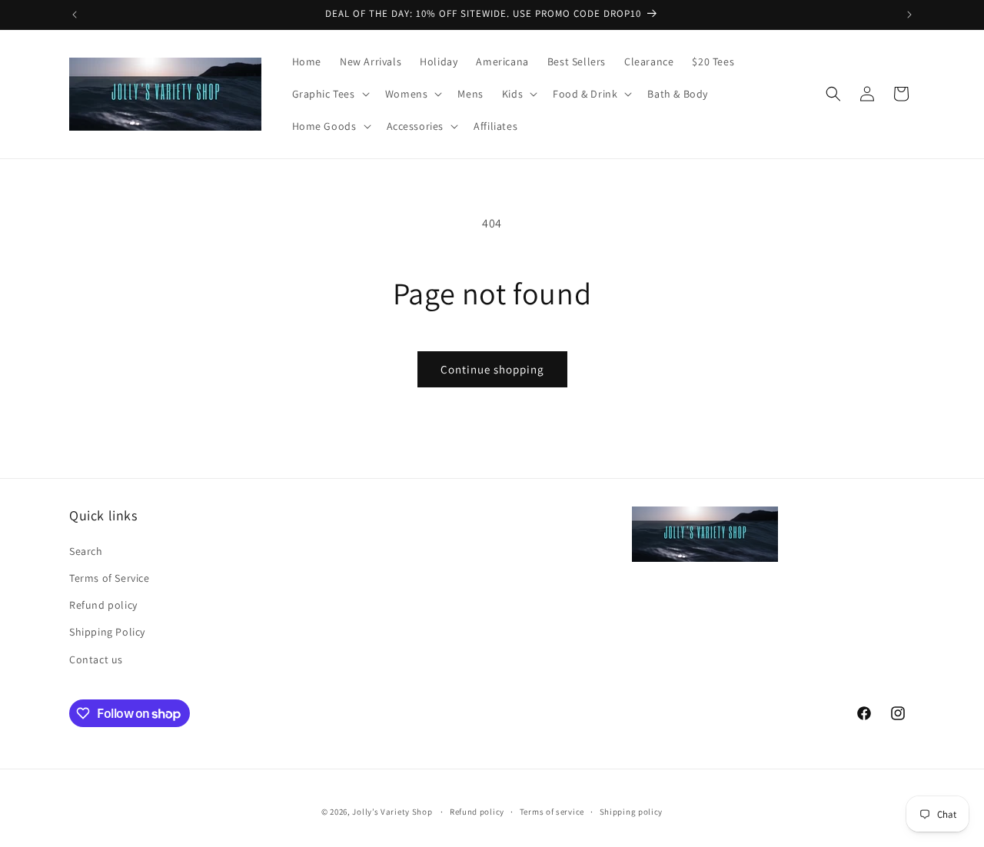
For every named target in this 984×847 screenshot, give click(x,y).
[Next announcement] (909, 14)
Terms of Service (109, 578)
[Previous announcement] (74, 14)
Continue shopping (492, 369)
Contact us (96, 659)
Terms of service (552, 811)
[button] (329, 94)
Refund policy (103, 605)
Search (86, 551)
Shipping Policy (107, 632)
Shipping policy (631, 811)
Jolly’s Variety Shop (392, 811)
